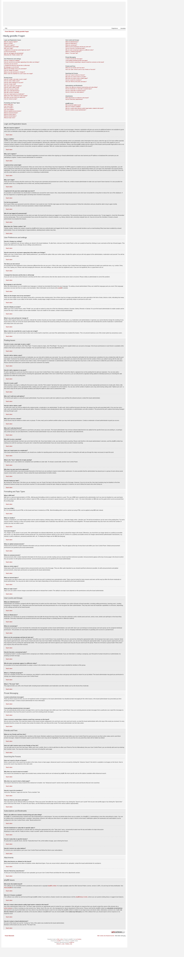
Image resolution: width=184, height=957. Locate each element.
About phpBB (8, 887)
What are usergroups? (71, 45)
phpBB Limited (52, 886)
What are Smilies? (8, 107)
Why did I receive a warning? (11, 92)
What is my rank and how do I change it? (14, 72)
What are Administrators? (71, 41)
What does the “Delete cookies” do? (13, 54)
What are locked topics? (10, 116)
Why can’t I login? (8, 48)
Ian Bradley (78, 939)
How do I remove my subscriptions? (74, 92)
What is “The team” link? (71, 53)
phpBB (60, 288)
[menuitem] (5, 28)
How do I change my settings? (12, 60)
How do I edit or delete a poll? (11, 87)
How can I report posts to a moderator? (14, 94)
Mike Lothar (60, 939)
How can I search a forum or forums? (75, 75)
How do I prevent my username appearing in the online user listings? (21, 62)
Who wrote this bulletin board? (73, 105)
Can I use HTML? (8, 106)
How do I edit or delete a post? (12, 80)
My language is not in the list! (11, 67)
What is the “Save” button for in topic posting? (15, 95)
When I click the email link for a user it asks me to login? (18, 73)
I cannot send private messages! (73, 58)
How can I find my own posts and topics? (76, 81)
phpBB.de (71, 942)
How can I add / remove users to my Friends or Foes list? (80, 69)
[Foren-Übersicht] (113, 23)
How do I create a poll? (10, 84)
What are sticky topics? (10, 114)
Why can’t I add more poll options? (13, 85)
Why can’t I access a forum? (11, 89)
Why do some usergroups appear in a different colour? (79, 50)
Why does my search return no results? (75, 76)
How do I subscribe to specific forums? (75, 90)
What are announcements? (11, 112)
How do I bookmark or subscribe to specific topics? (78, 88)
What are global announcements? (12, 111)
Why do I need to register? (11, 41)
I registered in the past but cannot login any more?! (17, 50)
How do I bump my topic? (10, 99)
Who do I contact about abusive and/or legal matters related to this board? (84, 108)
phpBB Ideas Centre (82, 897)
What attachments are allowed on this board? (77, 97)
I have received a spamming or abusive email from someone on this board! (84, 62)
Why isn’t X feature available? (73, 106)
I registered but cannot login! (11, 46)
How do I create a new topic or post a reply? (15, 79)
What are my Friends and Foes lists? (75, 67)
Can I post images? (9, 109)
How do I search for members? (73, 80)
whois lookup (8, 908)
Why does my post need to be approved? (14, 97)
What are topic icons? (9, 117)
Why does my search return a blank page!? (76, 78)
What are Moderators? (71, 43)
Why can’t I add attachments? (11, 90)
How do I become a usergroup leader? (75, 48)
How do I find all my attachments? (74, 99)
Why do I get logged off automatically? (14, 53)
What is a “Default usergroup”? (73, 51)
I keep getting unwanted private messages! (76, 60)
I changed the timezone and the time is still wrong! (17, 65)
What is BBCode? (8, 104)
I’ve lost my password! (10, 51)
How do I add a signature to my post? (13, 82)
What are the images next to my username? (15, 68)
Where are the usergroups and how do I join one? (78, 46)
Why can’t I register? (9, 45)
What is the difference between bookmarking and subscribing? (81, 87)
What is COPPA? (8, 43)
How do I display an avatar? (11, 70)
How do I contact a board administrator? (75, 110)
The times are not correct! (10, 63)
